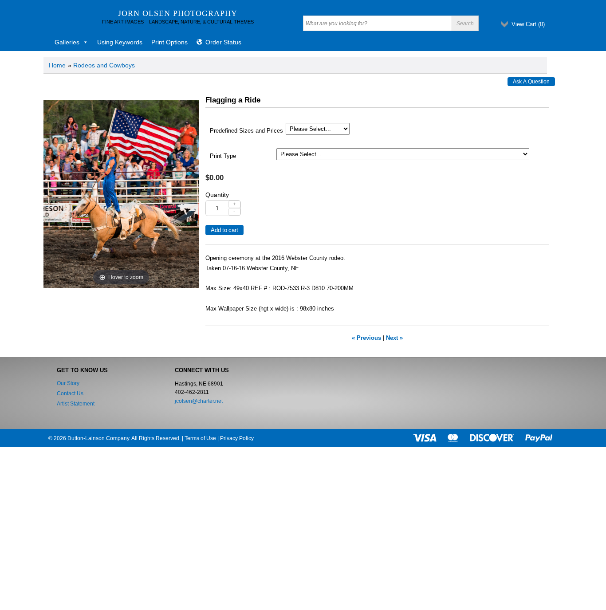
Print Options (169, 42)
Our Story (68, 383)
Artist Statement (75, 404)
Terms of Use (200, 438)
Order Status (223, 42)
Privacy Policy (237, 438)
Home (57, 65)
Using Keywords (119, 42)
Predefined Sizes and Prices (246, 131)
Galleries (67, 42)
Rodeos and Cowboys (104, 65)
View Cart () (528, 24)
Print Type (223, 156)
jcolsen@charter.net (199, 401)
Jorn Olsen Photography (177, 13)
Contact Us (70, 393)
